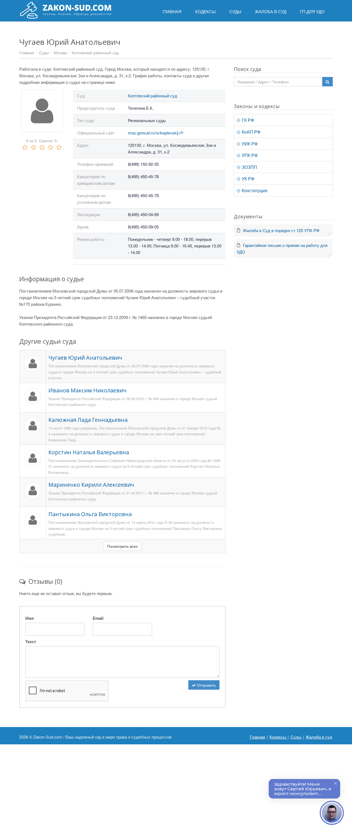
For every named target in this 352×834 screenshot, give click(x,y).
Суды (44, 52)
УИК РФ (249, 144)
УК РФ (247, 178)
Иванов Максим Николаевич (87, 390)
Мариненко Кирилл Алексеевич (91, 484)
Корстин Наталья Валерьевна (88, 452)
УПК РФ (249, 155)
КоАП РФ (250, 132)
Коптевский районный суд (95, 52)
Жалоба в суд (319, 737)
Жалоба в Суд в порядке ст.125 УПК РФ (281, 230)
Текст (30, 641)
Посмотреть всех (122, 546)
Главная (26, 52)
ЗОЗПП (249, 167)
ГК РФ (247, 120)
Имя (29, 618)
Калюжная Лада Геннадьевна (88, 419)
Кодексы (278, 737)
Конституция (254, 190)
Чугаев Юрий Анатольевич (85, 357)
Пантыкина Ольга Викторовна (90, 514)
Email (98, 618)
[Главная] (65, 10)
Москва (60, 52)
